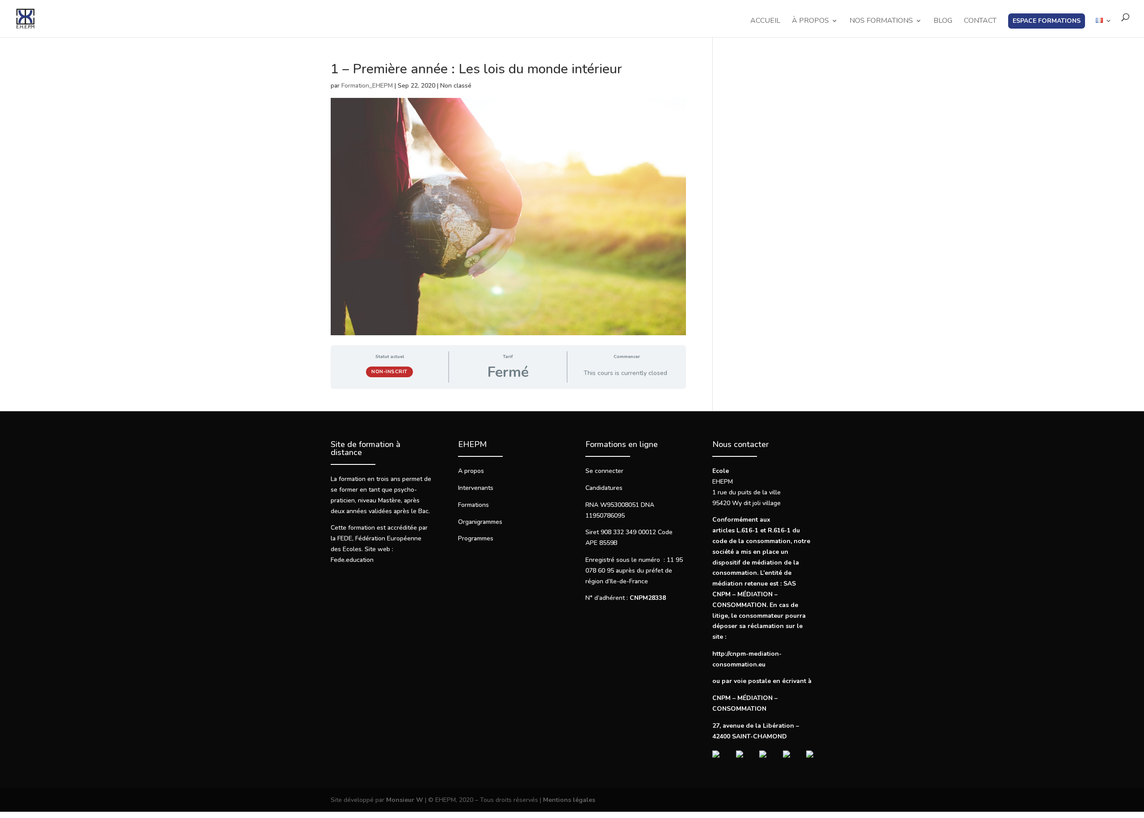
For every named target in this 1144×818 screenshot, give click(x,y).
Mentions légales (569, 800)
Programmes (475, 538)
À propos (810, 21)
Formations (473, 505)
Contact (980, 21)
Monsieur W (404, 800)
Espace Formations (1047, 21)
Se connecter (604, 471)
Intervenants (475, 488)
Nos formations (881, 21)
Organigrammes (480, 522)
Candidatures (603, 488)
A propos (471, 471)
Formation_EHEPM (367, 85)
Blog (943, 21)
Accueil (765, 21)
